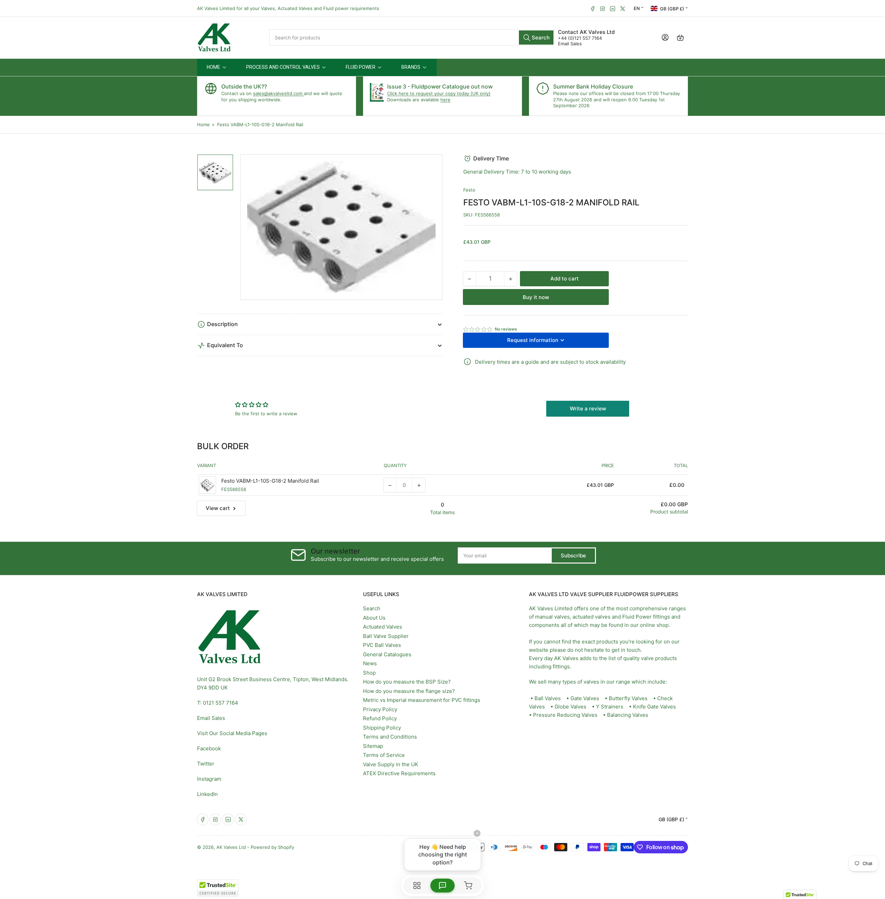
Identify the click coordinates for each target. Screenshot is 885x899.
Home (203, 124)
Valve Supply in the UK (390, 764)
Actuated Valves (382, 626)
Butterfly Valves (628, 698)
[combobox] (412, 37)
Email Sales (570, 43)
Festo (469, 190)
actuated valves (591, 616)
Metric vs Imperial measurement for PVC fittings (421, 700)
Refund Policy (380, 718)
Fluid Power (637, 616)
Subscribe (573, 555)
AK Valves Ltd (231, 847)
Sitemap (373, 746)
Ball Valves (547, 698)
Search (371, 608)
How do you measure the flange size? (409, 691)
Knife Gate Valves (654, 706)
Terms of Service (384, 755)
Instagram (209, 779)
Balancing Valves (627, 715)
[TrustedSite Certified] (218, 888)
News (370, 663)
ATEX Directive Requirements (399, 773)
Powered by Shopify (272, 847)
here (445, 99)
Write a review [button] (588, 408)
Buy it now (536, 297)
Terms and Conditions (390, 736)
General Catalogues (387, 654)
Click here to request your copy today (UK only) (439, 93)
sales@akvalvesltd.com (278, 93)
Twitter (205, 763)
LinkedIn (207, 794)
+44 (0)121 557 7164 (580, 38)
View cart (218, 508)
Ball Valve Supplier (386, 636)
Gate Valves (584, 698)
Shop (369, 672)
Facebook (209, 748)
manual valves (552, 616)
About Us (374, 617)
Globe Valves (570, 706)
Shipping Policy (382, 727)
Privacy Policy (380, 709)
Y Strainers (609, 706)
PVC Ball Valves (382, 645)
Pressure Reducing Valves (565, 715)
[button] (478, 329)
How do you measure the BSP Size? (407, 681)
